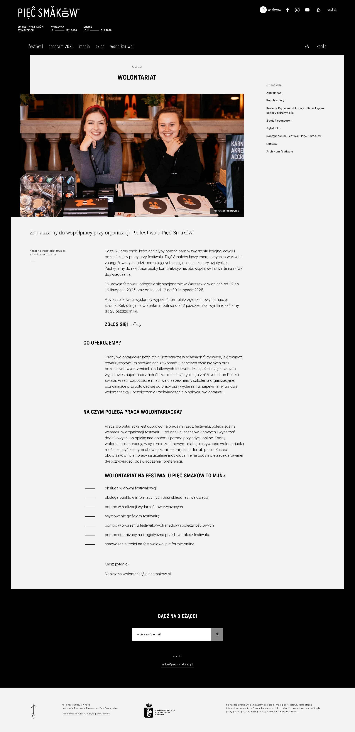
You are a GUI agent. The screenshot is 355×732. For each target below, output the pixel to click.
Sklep (100, 46)
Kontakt (271, 143)
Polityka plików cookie (98, 713)
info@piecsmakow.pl (177, 664)
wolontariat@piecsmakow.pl (147, 574)
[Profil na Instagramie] (297, 10)
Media (84, 46)
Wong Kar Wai (122, 46)
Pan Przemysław (109, 708)
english (332, 9)
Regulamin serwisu (73, 713)
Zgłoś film (273, 128)
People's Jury (275, 100)
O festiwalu (274, 85)
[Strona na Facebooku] (287, 10)
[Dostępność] (319, 10)
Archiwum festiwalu (279, 151)
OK (217, 634)
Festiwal (35, 46)
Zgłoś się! (116, 324)
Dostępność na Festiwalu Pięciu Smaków (293, 136)
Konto (322, 46)
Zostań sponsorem (279, 120)
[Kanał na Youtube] (307, 10)
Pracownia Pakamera (85, 708)
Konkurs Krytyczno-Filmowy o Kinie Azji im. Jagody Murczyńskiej (295, 111)
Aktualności (274, 93)
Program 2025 (61, 46)
